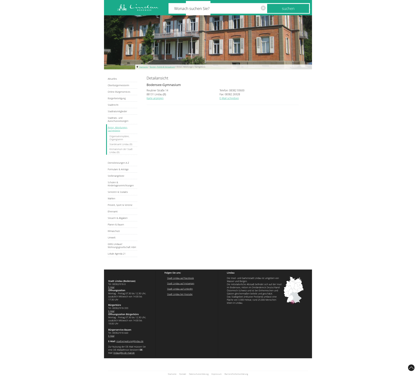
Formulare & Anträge (118, 169)
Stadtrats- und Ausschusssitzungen (118, 119)
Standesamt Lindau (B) (120, 144)
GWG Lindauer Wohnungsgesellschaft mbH (122, 245)
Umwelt (112, 237)
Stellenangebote (116, 175)
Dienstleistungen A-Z (118, 162)
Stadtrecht (113, 104)
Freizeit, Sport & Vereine (120, 204)
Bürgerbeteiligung (117, 98)
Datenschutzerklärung (198, 374)
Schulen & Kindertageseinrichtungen (121, 184)
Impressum (216, 374)
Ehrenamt (113, 211)
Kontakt (182, 374)
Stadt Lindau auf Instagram (180, 283)
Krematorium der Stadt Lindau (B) (121, 151)
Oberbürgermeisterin (118, 85)
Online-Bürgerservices (119, 91)
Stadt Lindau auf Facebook (180, 278)
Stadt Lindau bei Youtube (180, 294)
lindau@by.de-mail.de (124, 352)
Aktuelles (112, 78)
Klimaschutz (114, 231)
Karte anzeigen (155, 98)
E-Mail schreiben (229, 98)
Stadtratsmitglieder (117, 111)
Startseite (143, 66)
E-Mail (111, 287)
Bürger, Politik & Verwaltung (162, 66)
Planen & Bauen (116, 224)
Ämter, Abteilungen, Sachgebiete (191, 66)
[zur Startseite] (138, 7)
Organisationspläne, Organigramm (119, 138)
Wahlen (111, 198)
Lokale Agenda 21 (117, 253)
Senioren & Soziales (118, 191)
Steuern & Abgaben (118, 218)
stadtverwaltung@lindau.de (129, 341)
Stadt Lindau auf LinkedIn (180, 288)
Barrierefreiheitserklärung (236, 374)
